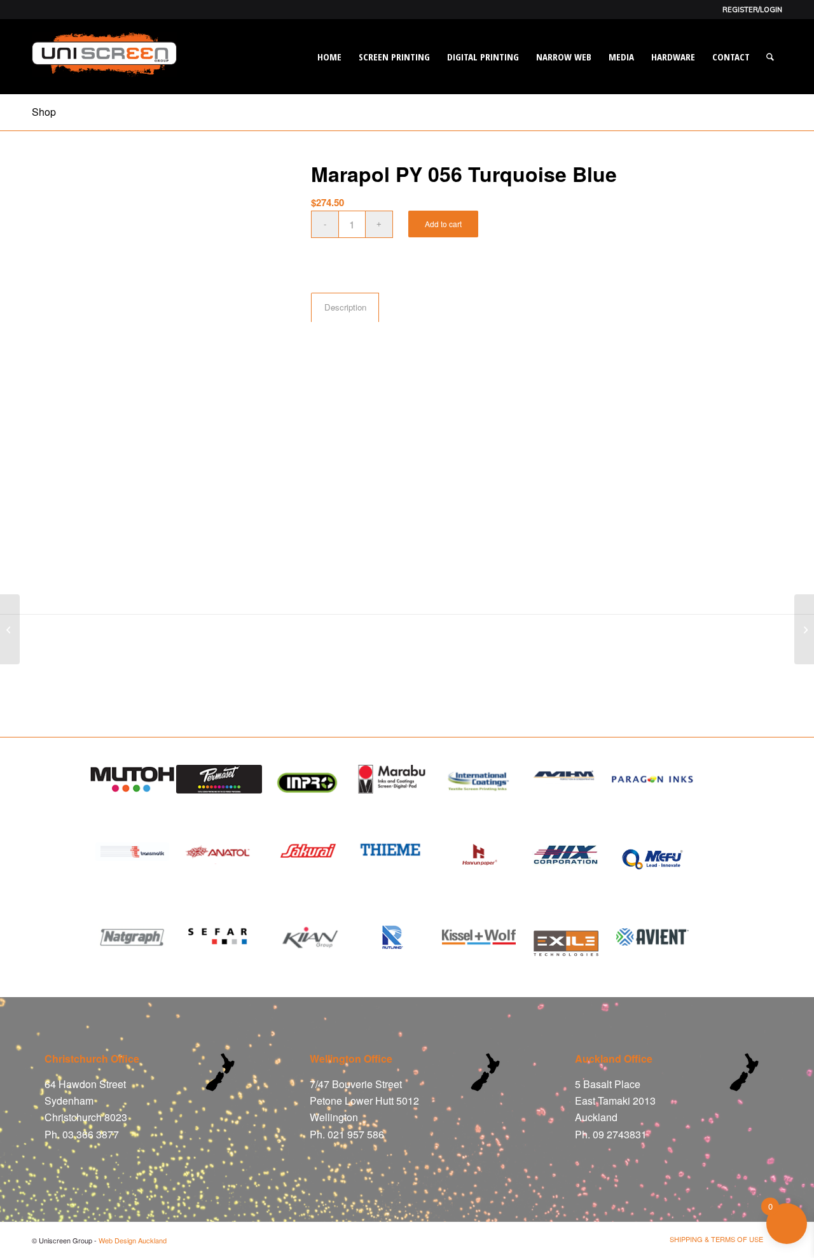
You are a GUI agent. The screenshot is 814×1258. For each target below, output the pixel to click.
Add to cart (443, 223)
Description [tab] (345, 307)
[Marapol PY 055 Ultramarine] (804, 629)
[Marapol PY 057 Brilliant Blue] (10, 629)
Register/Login (752, 9)
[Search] (770, 57)
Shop (44, 111)
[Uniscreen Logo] (104, 69)
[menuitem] (749, 9)
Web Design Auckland (133, 1240)
